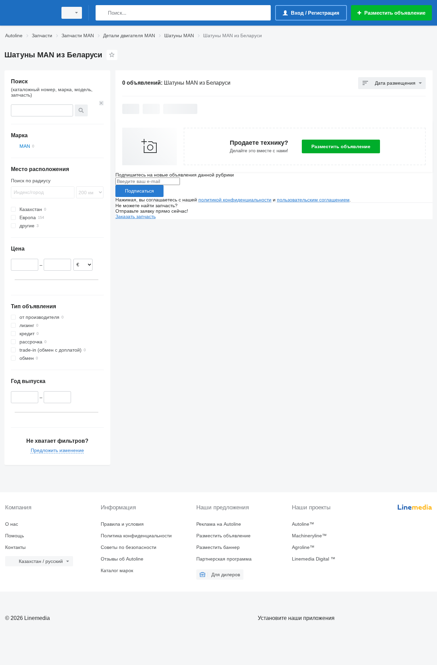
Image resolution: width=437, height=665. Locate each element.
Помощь (14, 535)
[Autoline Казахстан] (29, 13)
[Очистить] (101, 103)
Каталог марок (117, 570)
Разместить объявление (340, 146)
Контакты (15, 547)
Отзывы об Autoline (122, 559)
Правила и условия (122, 524)
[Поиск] (102, 13)
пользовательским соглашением (313, 199)
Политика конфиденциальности (136, 535)
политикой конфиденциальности (234, 199)
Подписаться (139, 191)
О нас (11, 524)
